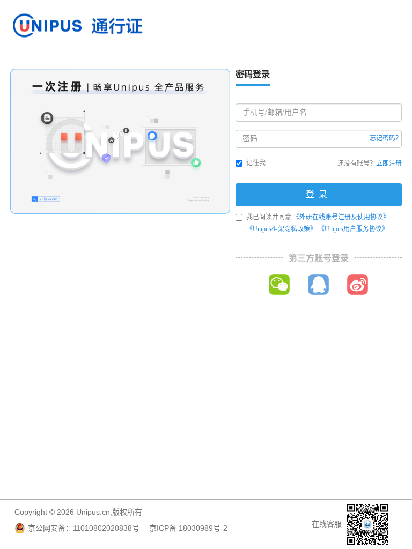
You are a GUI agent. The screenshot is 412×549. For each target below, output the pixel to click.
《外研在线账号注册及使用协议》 (341, 217)
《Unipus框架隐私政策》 (281, 229)
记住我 (256, 163)
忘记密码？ (386, 138)
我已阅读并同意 (317, 223)
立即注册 (389, 163)
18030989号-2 (203, 528)
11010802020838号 (106, 528)
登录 (319, 194)
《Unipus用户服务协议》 (353, 229)
